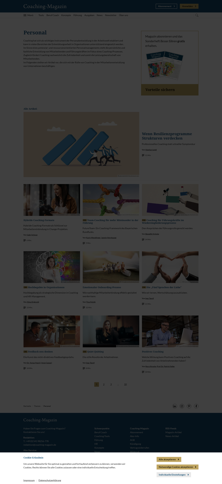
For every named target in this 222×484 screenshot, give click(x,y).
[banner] (111, 242)
